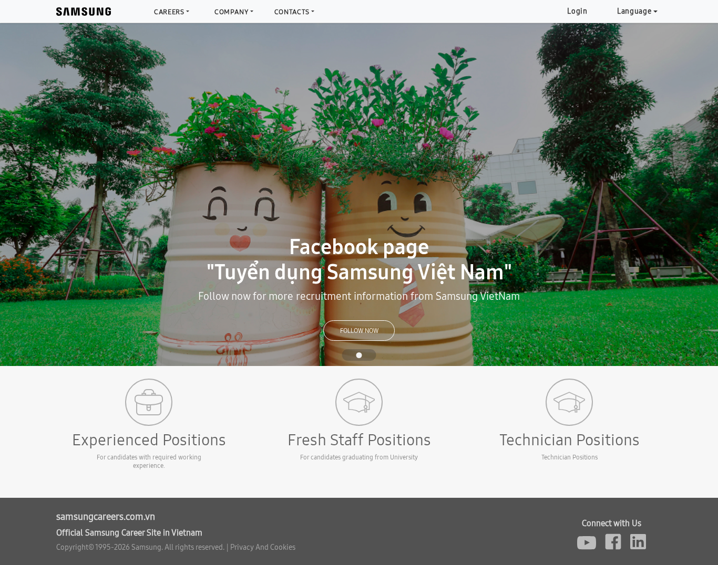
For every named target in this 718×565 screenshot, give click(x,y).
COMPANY (231, 11)
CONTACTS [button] (292, 11)
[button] (54, 194)
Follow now (359, 330)
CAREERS (169, 11)
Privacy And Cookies (262, 547)
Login (577, 11)
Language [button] (634, 11)
